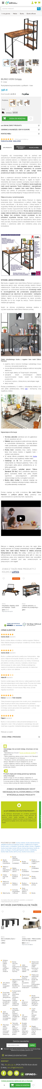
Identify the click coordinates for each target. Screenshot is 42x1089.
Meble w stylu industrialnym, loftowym (7, 869)
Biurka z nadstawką (25, 884)
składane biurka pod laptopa (10, 844)
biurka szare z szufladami (9, 846)
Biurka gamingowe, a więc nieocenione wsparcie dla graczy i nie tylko (35, 1000)
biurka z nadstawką (31, 850)
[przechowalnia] (35, 3)
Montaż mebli (6, 134)
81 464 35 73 (10, 1065)
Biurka (33, 893)
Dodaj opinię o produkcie (11, 737)
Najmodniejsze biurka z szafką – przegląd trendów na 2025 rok (17, 983)
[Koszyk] (39, 3)
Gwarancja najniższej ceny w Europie (15, 129)
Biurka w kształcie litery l (15, 876)
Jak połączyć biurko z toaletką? (25, 1003)
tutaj (26, 389)
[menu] (32, 3)
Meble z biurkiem (15, 884)
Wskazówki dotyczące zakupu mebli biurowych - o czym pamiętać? (35, 966)
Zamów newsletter (21, 1041)
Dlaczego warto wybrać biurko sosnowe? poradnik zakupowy (6, 1029)
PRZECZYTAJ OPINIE (6, 141)
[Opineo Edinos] (28, 1074)
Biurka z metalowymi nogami (35, 861)
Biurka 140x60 (34, 877)
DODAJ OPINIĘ (17, 141)
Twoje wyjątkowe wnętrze (27, 753)
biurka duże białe (6, 848)
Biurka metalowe (25, 862)
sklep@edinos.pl (15, 1068)
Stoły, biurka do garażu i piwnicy (25, 891)
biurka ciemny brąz (15, 851)
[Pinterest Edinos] (16, 1074)
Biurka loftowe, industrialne (6, 861)
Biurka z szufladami (25, 870)
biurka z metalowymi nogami (29, 844)
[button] (20, 1085)
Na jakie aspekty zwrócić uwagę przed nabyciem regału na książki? (25, 1028)
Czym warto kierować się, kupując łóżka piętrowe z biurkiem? (35, 1014)
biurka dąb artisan (23, 846)
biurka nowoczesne (28, 851)
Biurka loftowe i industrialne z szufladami (16, 860)
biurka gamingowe (18, 850)
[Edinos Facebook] (3, 1074)
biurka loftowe (16, 848)
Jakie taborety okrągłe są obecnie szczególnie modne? (7, 1016)
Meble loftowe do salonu (15, 870)
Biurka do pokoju (35, 884)
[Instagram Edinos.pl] (10, 1074)
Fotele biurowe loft (5, 876)
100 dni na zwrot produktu (11, 125)
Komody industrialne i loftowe (16, 891)
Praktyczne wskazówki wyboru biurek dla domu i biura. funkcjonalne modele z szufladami (36, 981)
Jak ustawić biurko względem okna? (6, 985)
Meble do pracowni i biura (6, 883)
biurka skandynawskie (32, 843)
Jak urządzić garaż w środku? (25, 1017)
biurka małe (4, 851)
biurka (35, 456)
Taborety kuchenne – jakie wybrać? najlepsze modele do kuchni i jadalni (16, 1014)
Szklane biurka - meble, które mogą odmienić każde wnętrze (6, 966)
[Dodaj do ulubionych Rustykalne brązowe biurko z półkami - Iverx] (30, 118)
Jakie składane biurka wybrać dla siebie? (25, 968)
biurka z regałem (34, 846)
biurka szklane (20, 843)
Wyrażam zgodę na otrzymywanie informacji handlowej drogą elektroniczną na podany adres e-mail (22, 1049)
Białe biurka (6, 893)
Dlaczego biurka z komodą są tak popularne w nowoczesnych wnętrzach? (27, 982)
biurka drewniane (27, 848)
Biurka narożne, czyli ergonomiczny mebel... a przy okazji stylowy (17, 966)
